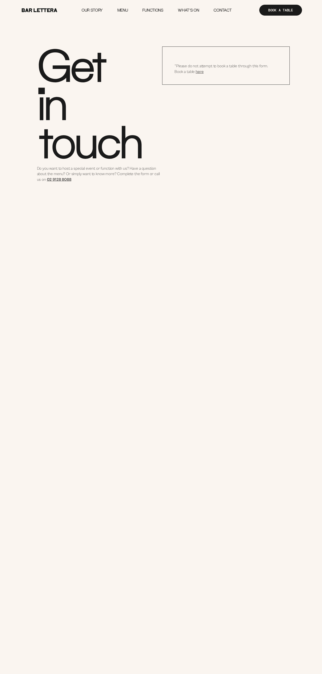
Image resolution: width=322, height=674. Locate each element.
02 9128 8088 (59, 179)
